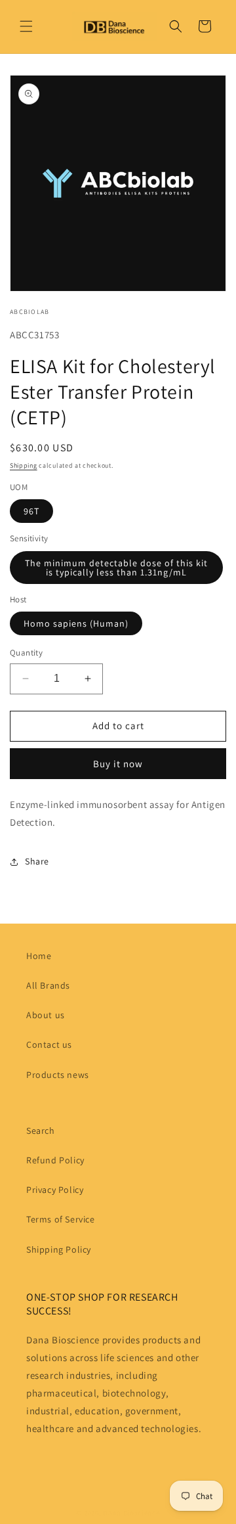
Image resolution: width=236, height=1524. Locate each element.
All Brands (48, 985)
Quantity (26, 652)
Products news (57, 1075)
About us (45, 1015)
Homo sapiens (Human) (76, 623)
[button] (26, 26)
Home (38, 956)
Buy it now (118, 763)
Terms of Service (60, 1219)
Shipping (23, 465)
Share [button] (37, 861)
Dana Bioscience (131, 1512)
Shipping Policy (58, 1249)
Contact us (49, 1044)
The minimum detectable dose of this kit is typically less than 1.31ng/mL (116, 567)
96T (31, 511)
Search (40, 1130)
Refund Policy (55, 1160)
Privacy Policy (54, 1190)
